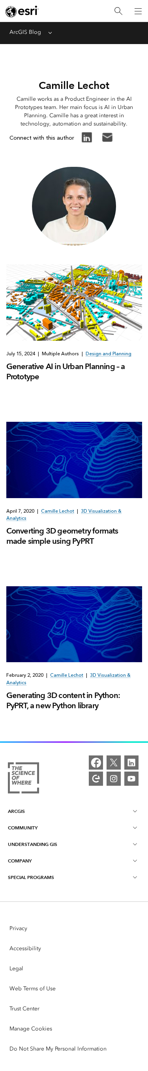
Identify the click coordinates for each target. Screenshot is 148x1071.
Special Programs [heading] (31, 877)
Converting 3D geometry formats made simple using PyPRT (62, 536)
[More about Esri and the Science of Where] (23, 779)
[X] (114, 762)
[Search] (118, 11)
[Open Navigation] (138, 11)
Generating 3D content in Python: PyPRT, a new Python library (63, 700)
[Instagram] (114, 779)
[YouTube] (131, 779)
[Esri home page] (22, 11)
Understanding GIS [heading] (32, 844)
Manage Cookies (30, 1028)
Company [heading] (20, 861)
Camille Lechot (57, 511)
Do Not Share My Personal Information (58, 1048)
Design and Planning (108, 353)
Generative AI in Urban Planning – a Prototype (65, 371)
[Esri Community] (96, 779)
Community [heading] (22, 828)
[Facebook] (96, 762)
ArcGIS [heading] (16, 811)
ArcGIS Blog (25, 32)
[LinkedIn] (131, 762)
